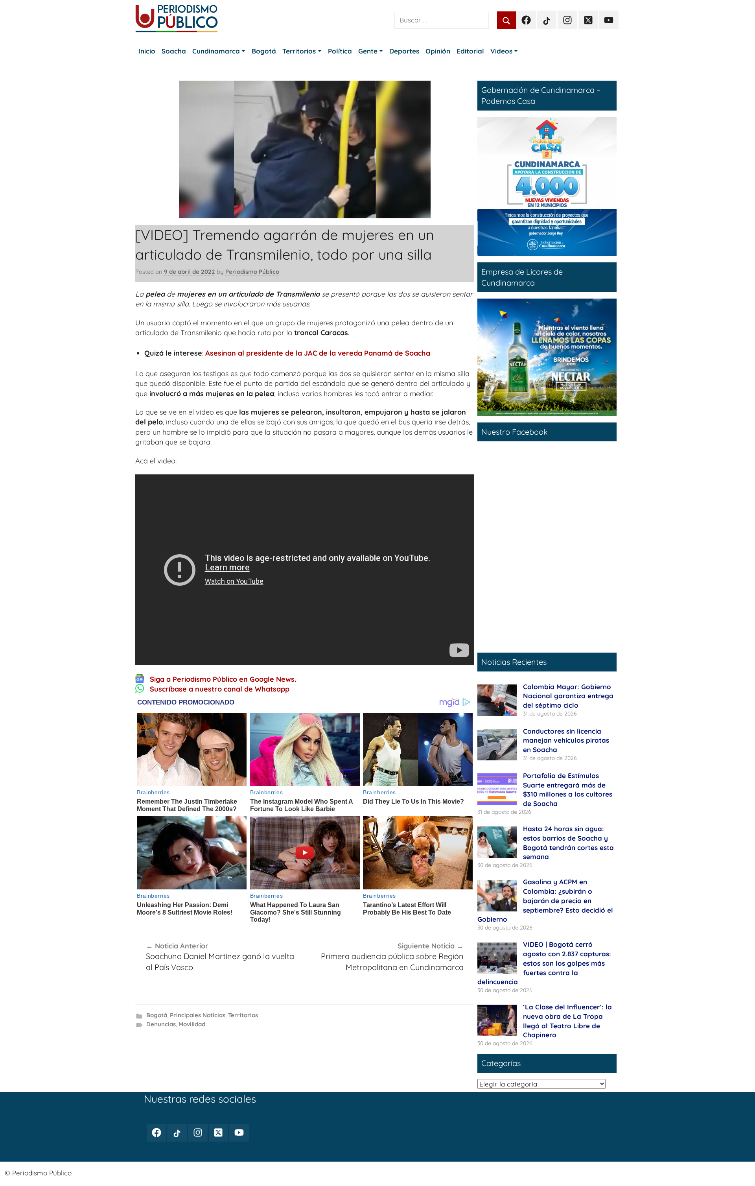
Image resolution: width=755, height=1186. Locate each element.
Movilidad (192, 1024)
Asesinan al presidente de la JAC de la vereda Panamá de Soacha (317, 353)
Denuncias (161, 1024)
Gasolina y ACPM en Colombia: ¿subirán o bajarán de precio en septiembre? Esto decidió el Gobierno (545, 900)
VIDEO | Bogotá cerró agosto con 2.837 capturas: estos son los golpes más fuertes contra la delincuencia (544, 963)
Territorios (243, 1015)
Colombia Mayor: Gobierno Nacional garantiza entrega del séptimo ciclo (568, 696)
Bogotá (156, 1015)
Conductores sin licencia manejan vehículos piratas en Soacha (566, 740)
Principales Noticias (197, 1015)
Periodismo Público (252, 271)
